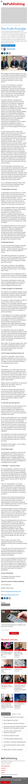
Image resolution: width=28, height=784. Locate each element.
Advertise (3, 770)
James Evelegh (11, 49)
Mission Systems (13, 774)
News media (6, 605)
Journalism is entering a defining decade (15, 742)
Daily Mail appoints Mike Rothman (13, 738)
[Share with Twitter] (2, 53)
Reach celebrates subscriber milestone (14, 723)
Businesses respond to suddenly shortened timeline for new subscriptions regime (15, 727)
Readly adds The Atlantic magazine (13, 749)
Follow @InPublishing (7, 777)
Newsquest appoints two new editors (14, 717)
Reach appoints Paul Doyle (11, 720)
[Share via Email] (10, 53)
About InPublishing (5, 766)
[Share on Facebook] (7, 53)
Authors (3, 772)
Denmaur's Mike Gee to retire (11, 735)
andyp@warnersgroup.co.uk (13, 591)
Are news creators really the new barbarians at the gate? (12, 731)
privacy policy (18, 780)
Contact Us (3, 768)
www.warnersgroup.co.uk (11, 594)
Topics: (3, 602)
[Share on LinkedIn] (5, 53)
